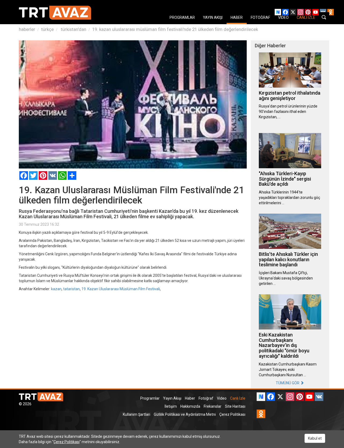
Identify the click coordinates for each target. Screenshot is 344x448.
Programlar (150, 398)
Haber (190, 398)
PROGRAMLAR (182, 17)
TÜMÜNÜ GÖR (288, 383)
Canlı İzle (237, 398)
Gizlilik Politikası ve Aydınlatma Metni (185, 414)
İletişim (170, 406)
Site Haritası (235, 406)
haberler (27, 29)
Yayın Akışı (172, 398)
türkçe (47, 29)
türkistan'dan (73, 29)
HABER (237, 17)
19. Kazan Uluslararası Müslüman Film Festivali (120, 289)
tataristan (71, 289)
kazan (56, 289)
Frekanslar (212, 406)
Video (222, 398)
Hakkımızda (190, 406)
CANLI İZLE (306, 17)
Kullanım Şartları (136, 414)
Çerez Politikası (232, 414)
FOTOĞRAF (260, 17)
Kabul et (315, 438)
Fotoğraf (206, 398)
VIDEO (283, 17)
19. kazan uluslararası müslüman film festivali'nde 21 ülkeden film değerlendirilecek (175, 29)
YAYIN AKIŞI (213, 17)
